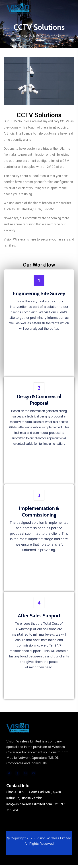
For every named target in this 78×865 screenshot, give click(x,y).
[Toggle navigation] (69, 9)
